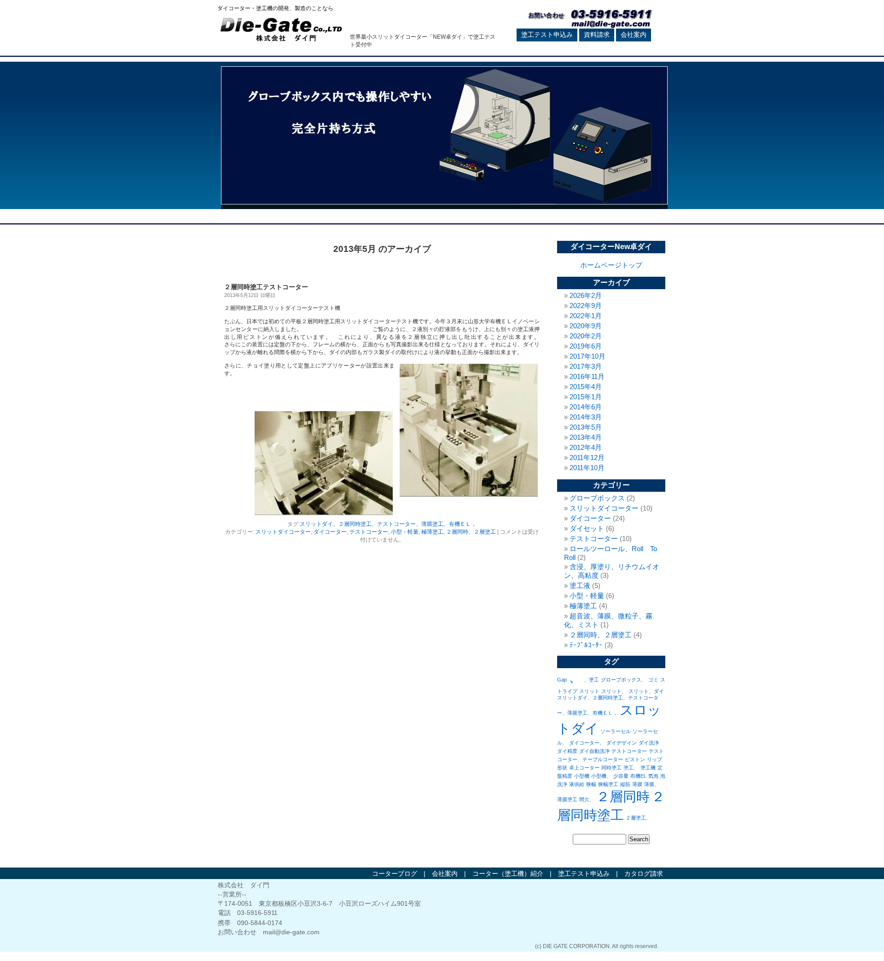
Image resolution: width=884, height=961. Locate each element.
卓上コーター (584, 767)
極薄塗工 (432, 532)
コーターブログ (394, 873)
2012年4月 (586, 447)
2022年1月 (586, 316)
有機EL (638, 776)
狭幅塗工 (608, 784)
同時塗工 (611, 767)
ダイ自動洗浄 (594, 751)
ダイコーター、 (587, 743)
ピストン (635, 759)
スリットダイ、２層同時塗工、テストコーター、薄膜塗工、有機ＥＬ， (388, 524)
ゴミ (653, 679)
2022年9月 (586, 305)
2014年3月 (586, 417)
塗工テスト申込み (547, 34)
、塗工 (591, 679)
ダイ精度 (567, 751)
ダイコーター (330, 532)
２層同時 (623, 796)
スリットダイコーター (283, 532)
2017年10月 (587, 356)
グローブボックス (597, 498)
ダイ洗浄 (649, 743)
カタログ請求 (643, 873)
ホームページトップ (611, 265)
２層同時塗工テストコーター (266, 287)
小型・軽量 (405, 532)
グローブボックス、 (623, 679)
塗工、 (631, 767)
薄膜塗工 (567, 799)
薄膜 (637, 784)
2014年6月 (586, 407)
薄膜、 (651, 784)
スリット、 (614, 691)
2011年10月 (587, 468)
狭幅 (591, 784)
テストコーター (368, 532)
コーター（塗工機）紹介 (507, 873)
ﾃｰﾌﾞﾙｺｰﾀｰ (586, 645)
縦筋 (625, 784)
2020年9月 (586, 326)
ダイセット (587, 528)
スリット (589, 691)
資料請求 (597, 34)
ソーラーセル (615, 731)
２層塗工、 (638, 818)
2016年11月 (587, 376)
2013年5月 (586, 427)
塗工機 (648, 767)
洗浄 (562, 784)
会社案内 (633, 34)
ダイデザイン (621, 743)
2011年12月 (587, 457)
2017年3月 (586, 366)
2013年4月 (586, 437)
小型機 (581, 776)
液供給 (576, 784)
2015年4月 (586, 386)
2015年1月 (586, 397)
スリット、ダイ (646, 691)
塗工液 (580, 585)
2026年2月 (586, 295)
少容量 (620, 776)
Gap (562, 679)
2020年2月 (586, 336)
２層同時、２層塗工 (471, 532)
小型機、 (601, 776)
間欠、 (586, 799)
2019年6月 (586, 346)
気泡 (653, 776)
